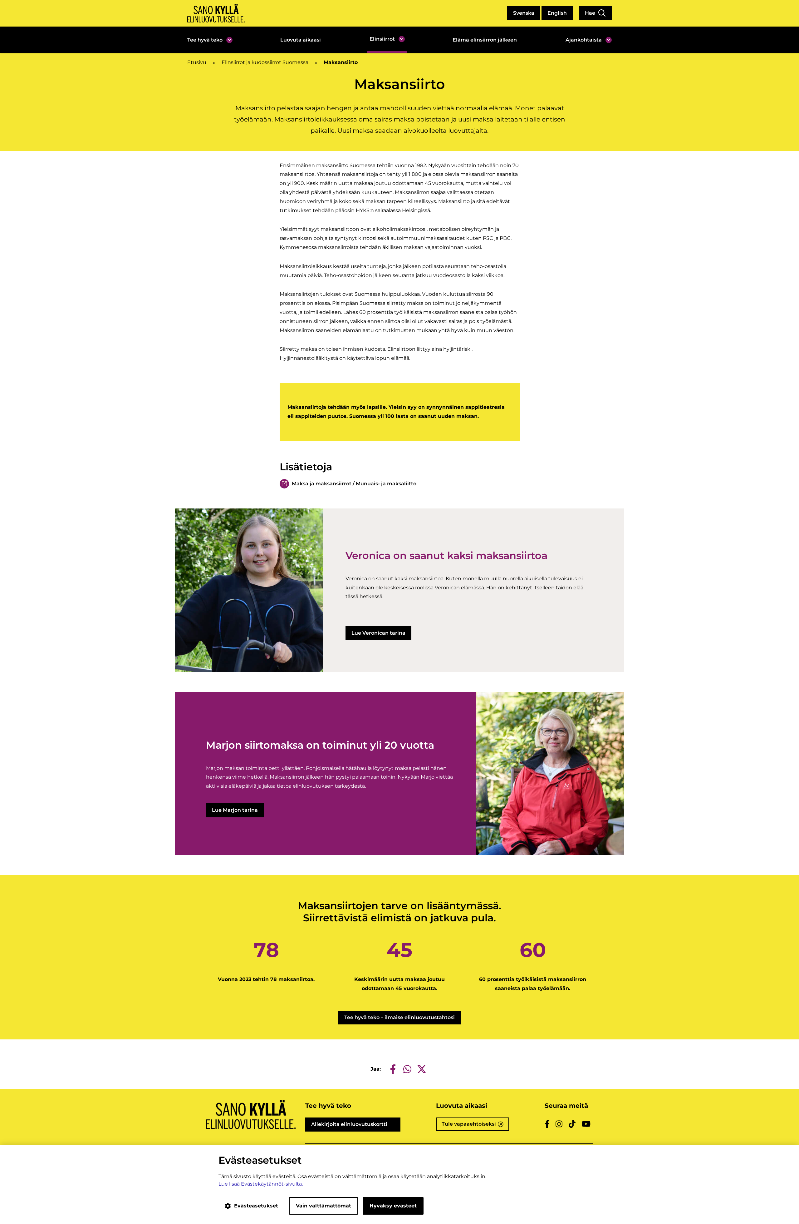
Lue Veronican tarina (378, 633)
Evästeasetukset (256, 1206)
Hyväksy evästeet (393, 1206)
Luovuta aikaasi (300, 40)
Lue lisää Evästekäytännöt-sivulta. (260, 1184)
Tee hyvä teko (205, 40)
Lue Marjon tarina (235, 810)
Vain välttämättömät (323, 1206)
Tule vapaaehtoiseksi (475, 1126)
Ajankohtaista (584, 40)
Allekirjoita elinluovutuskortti (356, 1126)
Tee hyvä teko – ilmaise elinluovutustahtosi (399, 1017)
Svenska (523, 13)
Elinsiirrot (382, 39)
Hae (590, 13)
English (557, 13)
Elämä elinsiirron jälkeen (485, 40)
